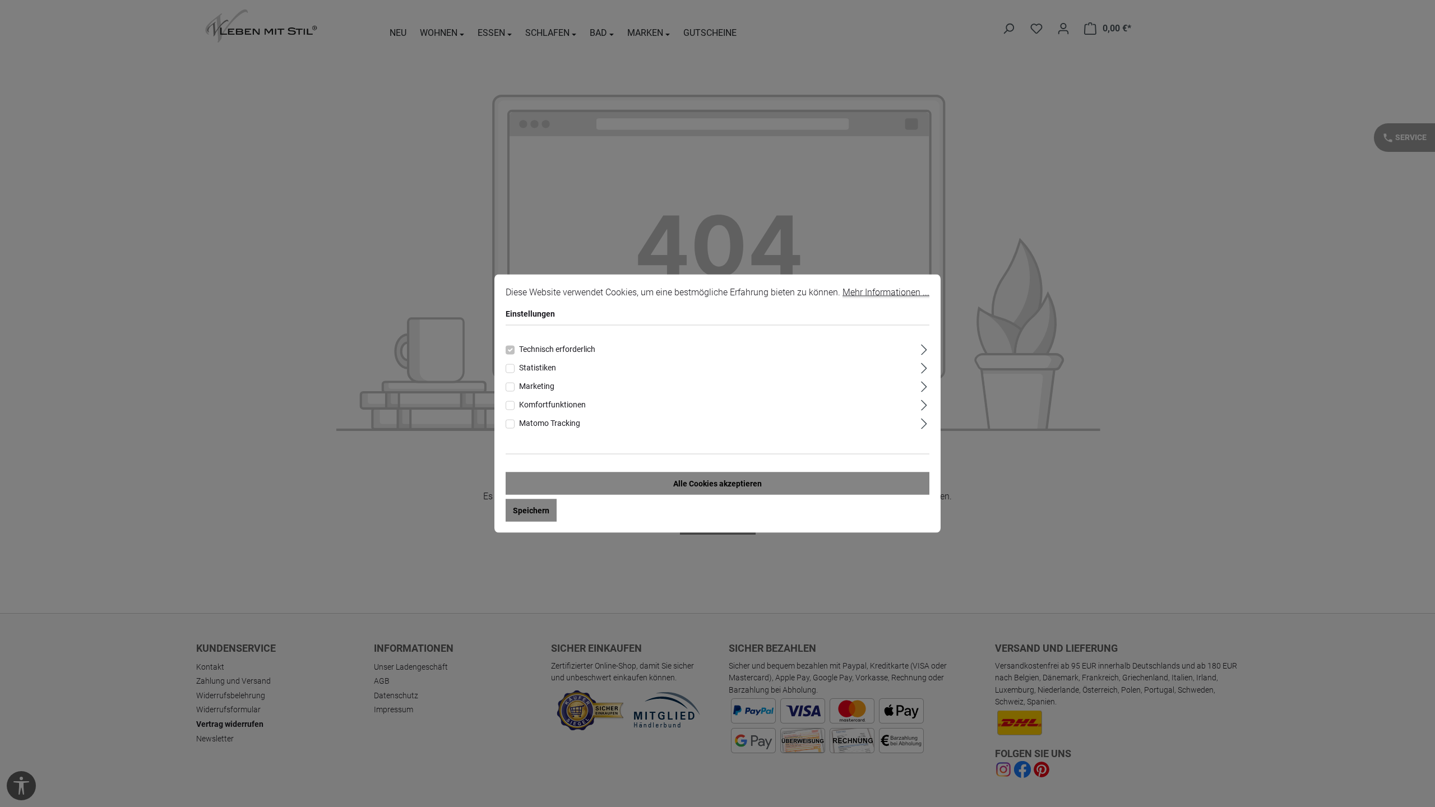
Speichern (531, 510)
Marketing (536, 386)
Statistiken (537, 367)
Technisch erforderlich (557, 349)
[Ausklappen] (924, 348)
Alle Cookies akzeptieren (717, 483)
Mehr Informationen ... (886, 292)
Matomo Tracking (549, 423)
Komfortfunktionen (552, 404)
